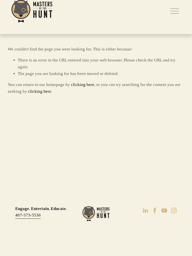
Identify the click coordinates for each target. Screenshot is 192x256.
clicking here (82, 84)
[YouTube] (164, 211)
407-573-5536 (28, 215)
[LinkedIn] (145, 211)
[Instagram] (174, 211)
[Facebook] (155, 211)
